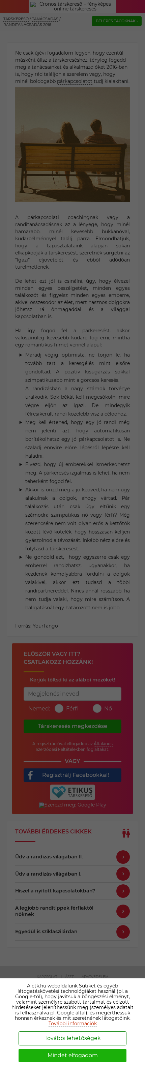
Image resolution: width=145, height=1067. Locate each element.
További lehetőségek (73, 1038)
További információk (73, 1023)
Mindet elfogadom (73, 1055)
